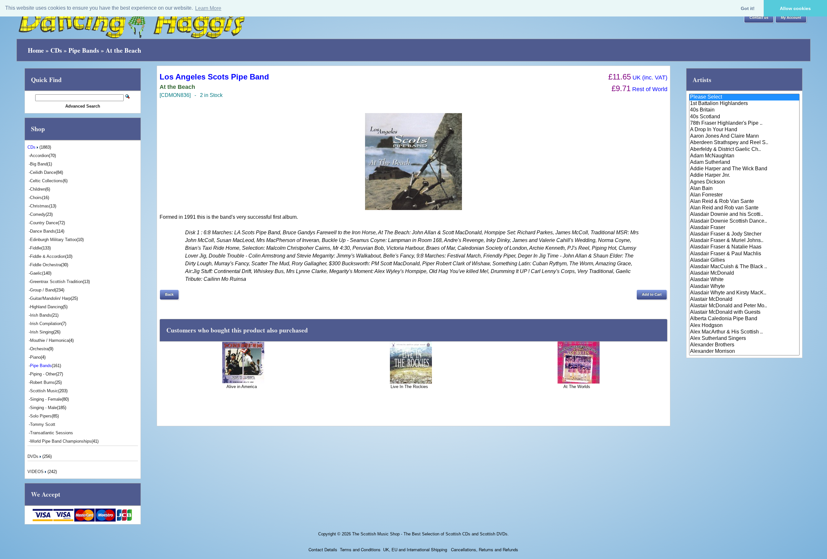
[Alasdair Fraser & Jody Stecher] (744, 234)
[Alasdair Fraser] (744, 228)
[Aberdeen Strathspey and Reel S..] (744, 143)
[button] (759, 18)
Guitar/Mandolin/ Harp (50, 298)
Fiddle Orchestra (45, 264)
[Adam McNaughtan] (744, 156)
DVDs (33, 456)
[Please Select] (744, 97)
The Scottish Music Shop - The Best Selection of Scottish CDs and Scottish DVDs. (430, 534)
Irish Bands (40, 315)
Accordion (39, 155)
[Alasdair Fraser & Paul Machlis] (744, 254)
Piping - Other (43, 374)
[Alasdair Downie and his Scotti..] (744, 214)
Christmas (39, 206)
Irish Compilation (45, 323)
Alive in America (241, 386)
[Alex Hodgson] (744, 325)
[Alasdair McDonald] (744, 273)
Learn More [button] (208, 8)
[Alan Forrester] (744, 195)
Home (36, 50)
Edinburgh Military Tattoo (53, 239)
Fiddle (35, 248)
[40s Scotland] (744, 117)
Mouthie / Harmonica (49, 340)
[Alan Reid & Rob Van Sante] (744, 201)
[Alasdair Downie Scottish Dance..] (744, 221)
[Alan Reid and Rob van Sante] (744, 208)
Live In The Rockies (409, 386)
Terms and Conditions (360, 549)
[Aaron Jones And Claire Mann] (744, 136)
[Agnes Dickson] (744, 182)
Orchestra (39, 348)
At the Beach (123, 50)
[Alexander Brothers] (744, 345)
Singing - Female (46, 399)
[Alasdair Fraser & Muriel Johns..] (744, 240)
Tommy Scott (42, 424)
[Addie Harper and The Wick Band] (744, 169)
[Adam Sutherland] (744, 162)
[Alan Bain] (744, 188)
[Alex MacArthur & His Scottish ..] (744, 332)
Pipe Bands (83, 50)
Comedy (38, 214)
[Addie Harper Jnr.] (744, 175)
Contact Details (323, 549)
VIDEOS (36, 471)
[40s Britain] (744, 110)
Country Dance (44, 222)
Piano (35, 357)
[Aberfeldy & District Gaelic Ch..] (744, 149)
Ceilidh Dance (43, 172)
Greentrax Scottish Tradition (56, 281)
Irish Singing (41, 332)
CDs (56, 50)
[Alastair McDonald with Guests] (744, 312)
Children (37, 189)
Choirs (36, 197)
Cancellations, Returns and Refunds (484, 549)
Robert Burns (42, 382)
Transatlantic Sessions (51, 432)
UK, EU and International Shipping (415, 549)
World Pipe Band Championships (60, 441)
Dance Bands (42, 231)
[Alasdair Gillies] (744, 260)
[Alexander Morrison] (744, 351)
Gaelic (36, 273)
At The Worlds (576, 386)
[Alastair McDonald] (744, 299)
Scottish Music (44, 390)
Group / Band (42, 290)
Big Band (38, 164)
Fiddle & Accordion (47, 256)
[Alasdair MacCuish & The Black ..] (744, 267)
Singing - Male (43, 407)
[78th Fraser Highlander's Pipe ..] (744, 123)
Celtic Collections (46, 180)
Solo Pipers (41, 416)
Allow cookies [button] (795, 8)
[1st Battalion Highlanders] (744, 103)
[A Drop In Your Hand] (744, 130)
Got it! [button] (748, 8)
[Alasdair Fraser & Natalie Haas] (744, 247)
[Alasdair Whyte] (744, 286)
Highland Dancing (46, 306)
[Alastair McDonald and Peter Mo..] (744, 306)
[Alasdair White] (744, 280)
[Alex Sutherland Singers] (744, 338)
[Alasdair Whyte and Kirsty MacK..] (744, 293)
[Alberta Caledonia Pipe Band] (744, 319)
